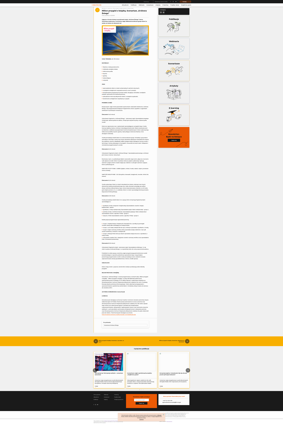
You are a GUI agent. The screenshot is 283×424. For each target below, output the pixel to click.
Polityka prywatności (118, 399)
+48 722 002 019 (167, 400)
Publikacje (133, 5)
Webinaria (141, 5)
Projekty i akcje (174, 5)
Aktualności (125, 5)
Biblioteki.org (104, 8)
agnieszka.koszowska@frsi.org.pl (171, 402)
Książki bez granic (186, 5)
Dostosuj (146, 1)
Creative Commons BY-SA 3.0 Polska (111, 420)
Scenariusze (150, 5)
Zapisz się (174, 140)
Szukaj (184, 1)
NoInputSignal (169, 421)
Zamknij (141, 419)
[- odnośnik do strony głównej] (101, 415)
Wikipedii (159, 415)
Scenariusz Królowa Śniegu (111, 325)
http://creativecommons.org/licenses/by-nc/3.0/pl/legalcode (119, 314)
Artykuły (158, 5)
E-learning (165, 5)
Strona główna (97, 394)
